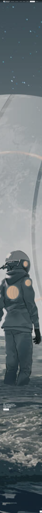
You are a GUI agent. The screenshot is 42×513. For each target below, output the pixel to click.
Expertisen (16, 1)
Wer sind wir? (12, 1)
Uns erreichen (32, 1)
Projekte (21, 1)
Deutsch (37, 1)
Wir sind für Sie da (6, 409)
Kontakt (28, 1)
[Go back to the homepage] (6, 1)
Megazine (24, 1)
